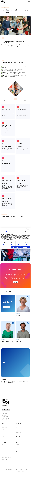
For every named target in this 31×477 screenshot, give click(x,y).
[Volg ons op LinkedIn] (5, 410)
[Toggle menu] (29, 2)
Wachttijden (3, 444)
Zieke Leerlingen (4, 442)
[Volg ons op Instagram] (9, 410)
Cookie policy (25, 469)
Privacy (21, 469)
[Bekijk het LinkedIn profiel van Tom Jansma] (28, 323)
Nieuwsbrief (18, 447)
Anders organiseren (4, 459)
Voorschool (3, 425)
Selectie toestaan (15, 247)
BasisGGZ (17, 427)
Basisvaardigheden (4, 454)
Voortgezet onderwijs (5, 429)
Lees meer (15, 282)
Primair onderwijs (4, 427)
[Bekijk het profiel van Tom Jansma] (23, 329)
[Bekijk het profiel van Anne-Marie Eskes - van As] (8, 329)
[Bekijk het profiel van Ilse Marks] (23, 303)
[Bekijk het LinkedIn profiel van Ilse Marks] (28, 297)
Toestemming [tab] (5, 231)
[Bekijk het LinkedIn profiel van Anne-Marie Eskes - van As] (13, 323)
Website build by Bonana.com (20, 471)
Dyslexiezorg (18, 425)
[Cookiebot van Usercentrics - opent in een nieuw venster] (26, 229)
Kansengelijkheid (18, 432)
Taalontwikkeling (18, 429)
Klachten (17, 444)
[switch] (12, 244)
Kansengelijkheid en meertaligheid (7, 457)
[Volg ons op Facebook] (7, 410)
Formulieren (18, 442)
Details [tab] (16, 231)
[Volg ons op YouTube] (3, 410)
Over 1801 (17, 439)
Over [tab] (25, 231)
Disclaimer (17, 469)
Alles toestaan (25, 247)
